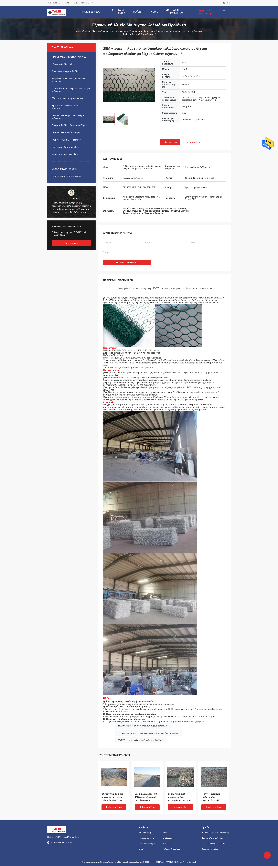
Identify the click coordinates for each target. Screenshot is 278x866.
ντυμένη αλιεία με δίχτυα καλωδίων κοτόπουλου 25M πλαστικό (148, 733)
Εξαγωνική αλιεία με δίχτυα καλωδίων (110, 31)
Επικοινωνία (71, 243)
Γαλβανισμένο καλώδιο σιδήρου (66, 132)
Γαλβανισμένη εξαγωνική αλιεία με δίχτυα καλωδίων (142, 726)
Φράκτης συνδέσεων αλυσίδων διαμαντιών (66, 106)
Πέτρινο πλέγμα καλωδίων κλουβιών (69, 57)
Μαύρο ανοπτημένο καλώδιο (65, 154)
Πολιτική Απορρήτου (171, 849)
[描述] (223, 11)
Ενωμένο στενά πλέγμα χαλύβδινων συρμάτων (68, 79)
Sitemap (166, 844)
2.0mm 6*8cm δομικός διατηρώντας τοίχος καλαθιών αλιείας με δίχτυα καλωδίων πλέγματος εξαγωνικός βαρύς (113, 797)
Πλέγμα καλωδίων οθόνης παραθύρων (69, 125)
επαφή (141, 849)
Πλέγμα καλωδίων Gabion (63, 64)
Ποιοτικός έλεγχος (147, 844)
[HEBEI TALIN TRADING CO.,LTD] (56, 12)
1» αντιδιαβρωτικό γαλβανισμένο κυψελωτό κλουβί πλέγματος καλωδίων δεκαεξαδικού (212, 797)
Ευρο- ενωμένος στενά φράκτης (67, 176)
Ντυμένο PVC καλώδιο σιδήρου (66, 140)
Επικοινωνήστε (193, 142)
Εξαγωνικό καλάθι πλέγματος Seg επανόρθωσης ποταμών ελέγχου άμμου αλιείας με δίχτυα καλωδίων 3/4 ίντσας (180, 797)
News (165, 832)
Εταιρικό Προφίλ (146, 832)
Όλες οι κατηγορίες (210, 849)
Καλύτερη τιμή (170, 142)
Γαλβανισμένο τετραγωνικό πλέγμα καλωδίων (68, 116)
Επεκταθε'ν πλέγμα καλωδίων (65, 71)
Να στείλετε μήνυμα (127, 262)
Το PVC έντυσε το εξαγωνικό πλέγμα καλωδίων (140, 740)
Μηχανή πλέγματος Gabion (64, 169)
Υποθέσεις (167, 838)
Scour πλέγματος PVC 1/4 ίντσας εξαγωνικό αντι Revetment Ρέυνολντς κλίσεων (146, 797)
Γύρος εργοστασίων (147, 838)
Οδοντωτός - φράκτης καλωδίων (67, 98)
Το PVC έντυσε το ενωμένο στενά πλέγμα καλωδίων (71, 89)
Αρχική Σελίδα (83, 31)
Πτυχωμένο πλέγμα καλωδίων (66, 147)
